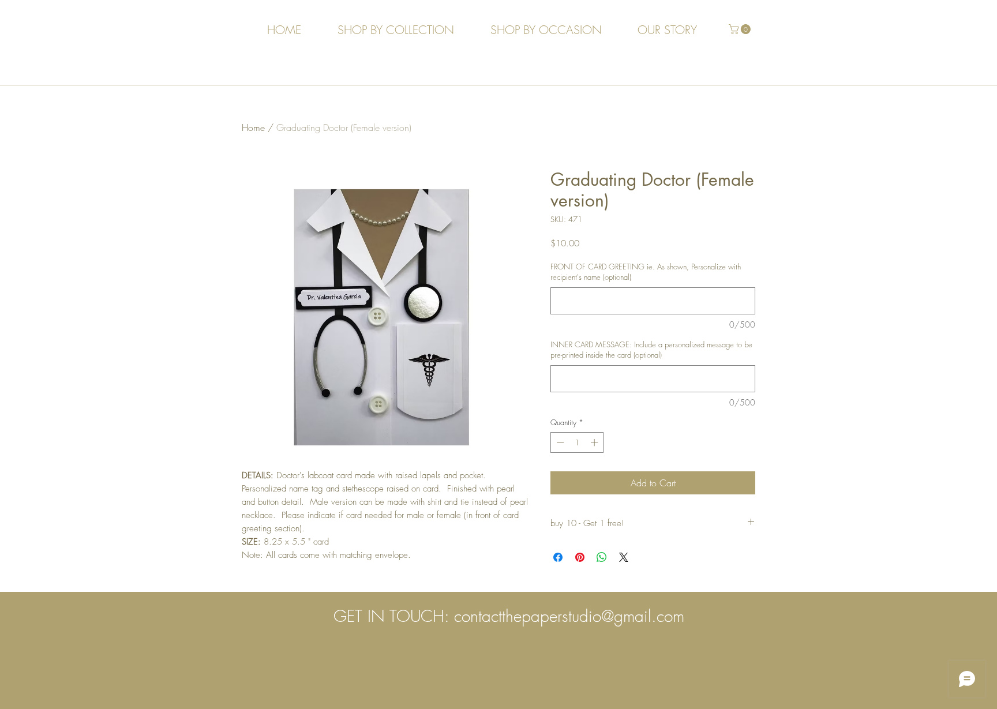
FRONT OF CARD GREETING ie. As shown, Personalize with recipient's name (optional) (645, 271)
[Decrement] (559, 442)
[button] (741, 29)
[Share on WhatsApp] (602, 557)
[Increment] (595, 442)
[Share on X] (624, 557)
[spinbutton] (577, 442)
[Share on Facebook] (558, 557)
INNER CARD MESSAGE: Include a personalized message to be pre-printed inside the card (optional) (651, 349)
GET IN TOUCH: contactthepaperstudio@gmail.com (508, 616)
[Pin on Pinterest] (580, 557)
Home (253, 127)
